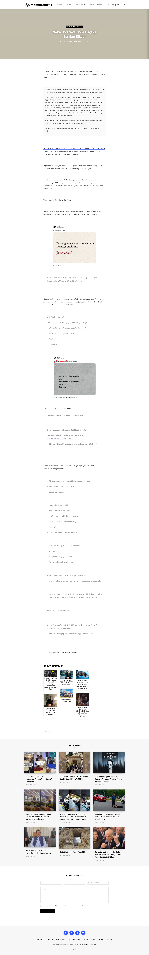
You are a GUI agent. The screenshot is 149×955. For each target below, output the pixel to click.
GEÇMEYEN (67, 409)
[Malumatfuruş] (38, 5)
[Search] (123, 5)
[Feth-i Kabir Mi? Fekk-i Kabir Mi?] (74, 838)
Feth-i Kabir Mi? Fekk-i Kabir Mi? (72, 852)
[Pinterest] (51, 731)
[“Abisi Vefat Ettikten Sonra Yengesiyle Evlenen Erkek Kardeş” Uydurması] (40, 762)
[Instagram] (77, 933)
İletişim (109, 939)
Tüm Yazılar (60, 939)
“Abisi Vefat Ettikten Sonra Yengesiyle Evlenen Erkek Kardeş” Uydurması (39, 779)
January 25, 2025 (89, 444)
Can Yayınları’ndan (50, 180)
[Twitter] (45, 731)
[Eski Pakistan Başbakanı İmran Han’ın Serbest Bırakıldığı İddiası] (40, 837)
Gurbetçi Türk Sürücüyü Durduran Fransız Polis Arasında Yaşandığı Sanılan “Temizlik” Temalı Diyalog (73, 816)
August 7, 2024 (88, 633)
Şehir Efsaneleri (74, 939)
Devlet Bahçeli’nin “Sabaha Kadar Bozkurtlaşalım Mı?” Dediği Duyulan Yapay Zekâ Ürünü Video (108, 854)
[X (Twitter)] (71, 933)
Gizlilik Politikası (97, 939)
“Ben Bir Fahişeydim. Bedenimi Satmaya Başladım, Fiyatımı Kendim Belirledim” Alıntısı (108, 779)
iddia (86, 211)
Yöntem (85, 939)
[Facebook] (42, 731)
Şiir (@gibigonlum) (55, 317)
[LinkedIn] (48, 731)
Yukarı (75, 949)
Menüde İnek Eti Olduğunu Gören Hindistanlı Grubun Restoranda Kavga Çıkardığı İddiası (38, 816)
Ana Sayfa (40, 939)
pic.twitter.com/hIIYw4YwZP (60, 628)
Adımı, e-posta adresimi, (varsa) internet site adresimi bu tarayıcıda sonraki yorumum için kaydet (69, 906)
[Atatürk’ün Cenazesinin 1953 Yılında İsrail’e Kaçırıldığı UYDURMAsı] (74, 762)
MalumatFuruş (91, 944)
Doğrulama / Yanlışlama (74, 26)
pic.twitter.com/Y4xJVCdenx (60, 438)
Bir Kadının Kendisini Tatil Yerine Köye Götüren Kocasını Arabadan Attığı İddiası (108, 816)
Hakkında (50, 939)
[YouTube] (83, 933)
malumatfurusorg (66, 41)
